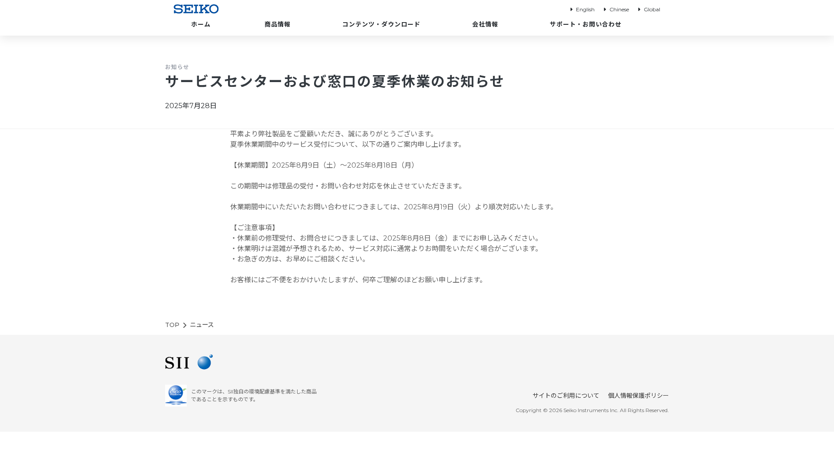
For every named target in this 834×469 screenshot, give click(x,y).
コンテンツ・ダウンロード (381, 24)
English (585, 9)
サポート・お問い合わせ (586, 24)
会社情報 (485, 24)
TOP (172, 325)
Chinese (619, 9)
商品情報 (278, 24)
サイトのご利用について (566, 396)
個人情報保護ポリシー (638, 396)
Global (652, 9)
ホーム (201, 24)
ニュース (202, 325)
